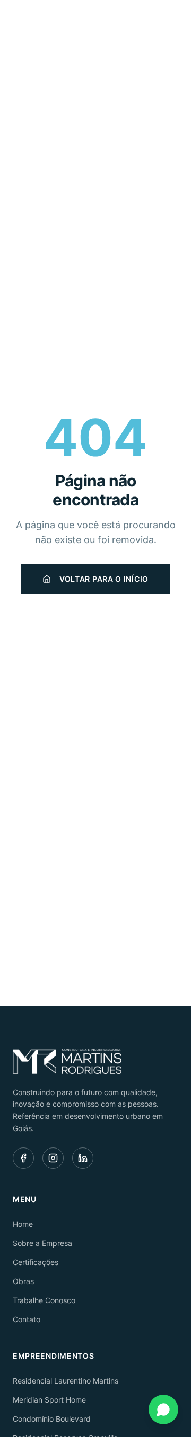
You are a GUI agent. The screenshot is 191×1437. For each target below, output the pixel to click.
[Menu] (166, 24)
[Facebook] (23, 1158)
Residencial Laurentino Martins (65, 1380)
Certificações (35, 1262)
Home (23, 1223)
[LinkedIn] (82, 1158)
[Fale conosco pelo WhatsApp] (163, 1409)
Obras (23, 1281)
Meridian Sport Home (49, 1399)
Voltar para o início (104, 578)
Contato (26, 1319)
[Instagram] (53, 1158)
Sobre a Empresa (42, 1243)
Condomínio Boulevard (52, 1418)
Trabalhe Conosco (44, 1300)
